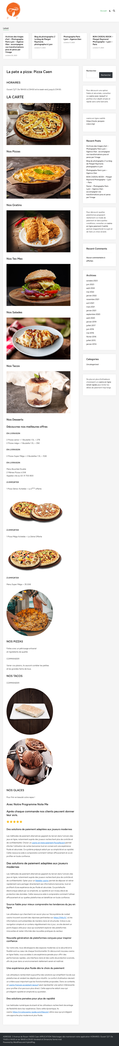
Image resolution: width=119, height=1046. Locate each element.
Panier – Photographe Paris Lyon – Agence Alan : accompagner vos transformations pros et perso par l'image (98, 191)
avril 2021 (90, 303)
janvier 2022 (91, 295)
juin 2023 (90, 284)
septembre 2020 (93, 314)
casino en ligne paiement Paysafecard (48, 843)
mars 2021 (90, 307)
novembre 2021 (92, 299)
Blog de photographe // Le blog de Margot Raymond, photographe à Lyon (99, 164)
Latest (6, 28)
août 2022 (90, 288)
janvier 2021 (91, 310)
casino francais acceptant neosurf (24, 985)
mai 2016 (90, 333)
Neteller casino (41, 880)
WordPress (17, 1042)
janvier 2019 (91, 322)
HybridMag (30, 1042)
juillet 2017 (91, 325)
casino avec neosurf (97, 96)
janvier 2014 (91, 344)
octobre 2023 (92, 281)
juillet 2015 (91, 340)
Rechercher (91, 71)
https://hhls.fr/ (60, 917)
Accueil (103, 11)
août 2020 (90, 318)
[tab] (6, 28)
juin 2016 (90, 329)
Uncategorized (92, 364)
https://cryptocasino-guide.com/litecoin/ (31, 1012)
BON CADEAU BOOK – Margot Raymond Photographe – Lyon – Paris (99, 180)
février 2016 (91, 337)
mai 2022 (90, 292)
